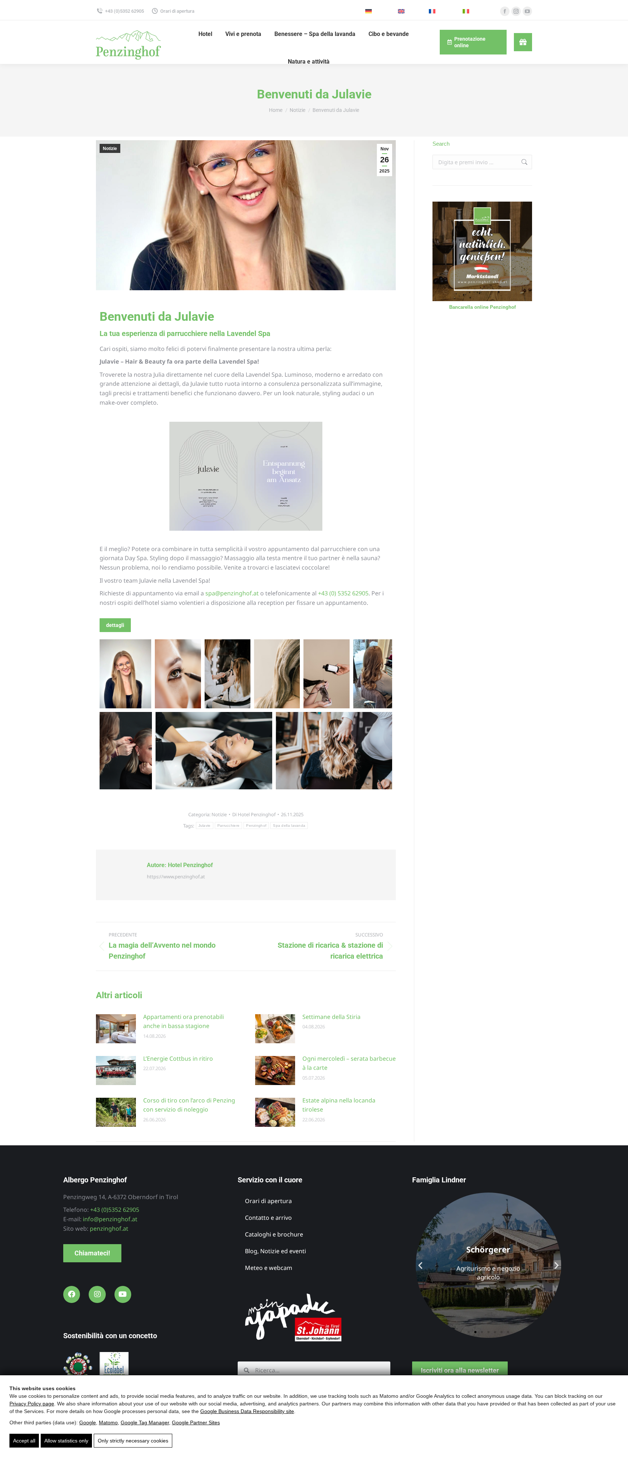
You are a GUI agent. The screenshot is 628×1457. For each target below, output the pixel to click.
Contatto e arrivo (268, 1218)
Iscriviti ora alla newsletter (460, 1370)
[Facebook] (71, 1294)
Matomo (108, 1422)
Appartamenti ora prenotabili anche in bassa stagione (183, 1021)
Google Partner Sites (196, 1422)
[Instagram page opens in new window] (516, 11)
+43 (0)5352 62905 (124, 11)
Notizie (110, 148)
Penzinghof (256, 825)
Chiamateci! (92, 1253)
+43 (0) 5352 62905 (343, 593)
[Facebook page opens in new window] (505, 11)
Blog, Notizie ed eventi (275, 1251)
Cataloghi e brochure (274, 1234)
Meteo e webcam (268, 1268)
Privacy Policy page (31, 1404)
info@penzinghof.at (110, 1219)
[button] (420, 1265)
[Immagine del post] (116, 1028)
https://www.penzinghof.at (176, 876)
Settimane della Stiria (331, 1017)
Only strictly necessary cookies (133, 1441)
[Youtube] (122, 1294)
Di (253, 814)
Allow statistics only (66, 1441)
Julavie (204, 825)
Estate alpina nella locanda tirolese (338, 1105)
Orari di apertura (177, 11)
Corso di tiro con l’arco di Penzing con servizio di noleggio (189, 1105)
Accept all (24, 1441)
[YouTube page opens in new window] (527, 11)
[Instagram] (97, 1294)
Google (87, 1422)
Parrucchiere (228, 825)
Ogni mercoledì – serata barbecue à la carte (349, 1063)
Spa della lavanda (289, 825)
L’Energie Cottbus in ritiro (178, 1059)
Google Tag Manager (145, 1422)
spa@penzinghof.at (232, 593)
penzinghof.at (109, 1229)
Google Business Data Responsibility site (247, 1411)
